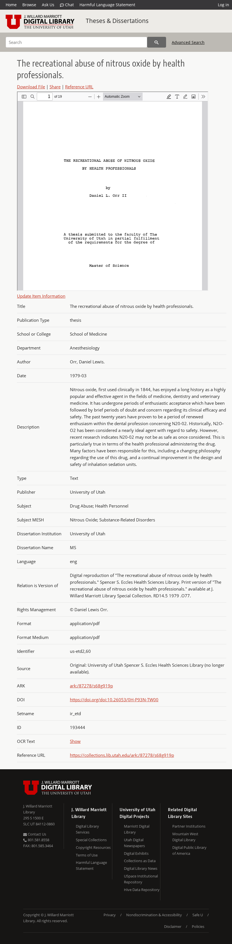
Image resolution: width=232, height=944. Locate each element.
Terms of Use (87, 855)
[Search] (156, 42)
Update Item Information (41, 296)
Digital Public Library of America (189, 850)
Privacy (110, 914)
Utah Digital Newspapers (134, 842)
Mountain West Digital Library (185, 836)
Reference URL (79, 87)
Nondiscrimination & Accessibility (154, 914)
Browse (29, 4)
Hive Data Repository (142, 889)
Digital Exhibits (136, 853)
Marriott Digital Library (136, 829)
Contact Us (36, 834)
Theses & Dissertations (117, 21)
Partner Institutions (188, 826)
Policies (198, 926)
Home (11, 4)
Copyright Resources (93, 847)
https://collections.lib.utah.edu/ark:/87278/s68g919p (122, 755)
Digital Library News (140, 868)
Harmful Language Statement (107, 4)
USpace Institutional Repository (141, 879)
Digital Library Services (87, 829)
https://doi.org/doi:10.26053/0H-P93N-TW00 (114, 699)
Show (75, 741)
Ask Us (48, 4)
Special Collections (91, 839)
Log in (223, 4)
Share (55, 87)
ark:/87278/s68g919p (91, 686)
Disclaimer (172, 926)
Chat (69, 4)
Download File (31, 87)
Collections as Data (140, 860)
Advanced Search (188, 42)
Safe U (197, 914)
